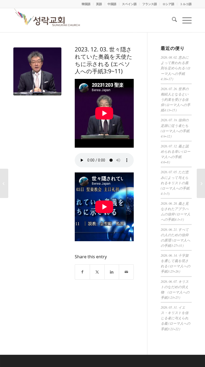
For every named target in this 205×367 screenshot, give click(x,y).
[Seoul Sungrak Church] (47, 20)
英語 (99, 4)
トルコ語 (186, 4)
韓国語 (86, 4)
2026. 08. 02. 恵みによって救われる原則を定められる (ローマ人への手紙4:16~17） (175, 68)
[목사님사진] (37, 71)
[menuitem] (86, 4)
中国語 (112, 4)
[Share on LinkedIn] (112, 272)
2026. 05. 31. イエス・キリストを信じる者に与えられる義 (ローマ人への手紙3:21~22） (175, 318)
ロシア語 (168, 4)
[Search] (172, 20)
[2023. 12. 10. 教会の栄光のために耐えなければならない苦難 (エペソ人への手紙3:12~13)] (201, 183)
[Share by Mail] (126, 272)
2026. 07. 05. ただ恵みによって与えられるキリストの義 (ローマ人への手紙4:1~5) (175, 183)
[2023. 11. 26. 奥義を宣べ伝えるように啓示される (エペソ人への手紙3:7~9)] (4, 183)
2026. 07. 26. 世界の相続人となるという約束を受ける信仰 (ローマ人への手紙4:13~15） (175, 99)
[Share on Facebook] (82, 272)
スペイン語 (129, 4)
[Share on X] (97, 272)
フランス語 (149, 4)
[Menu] (184, 20)
